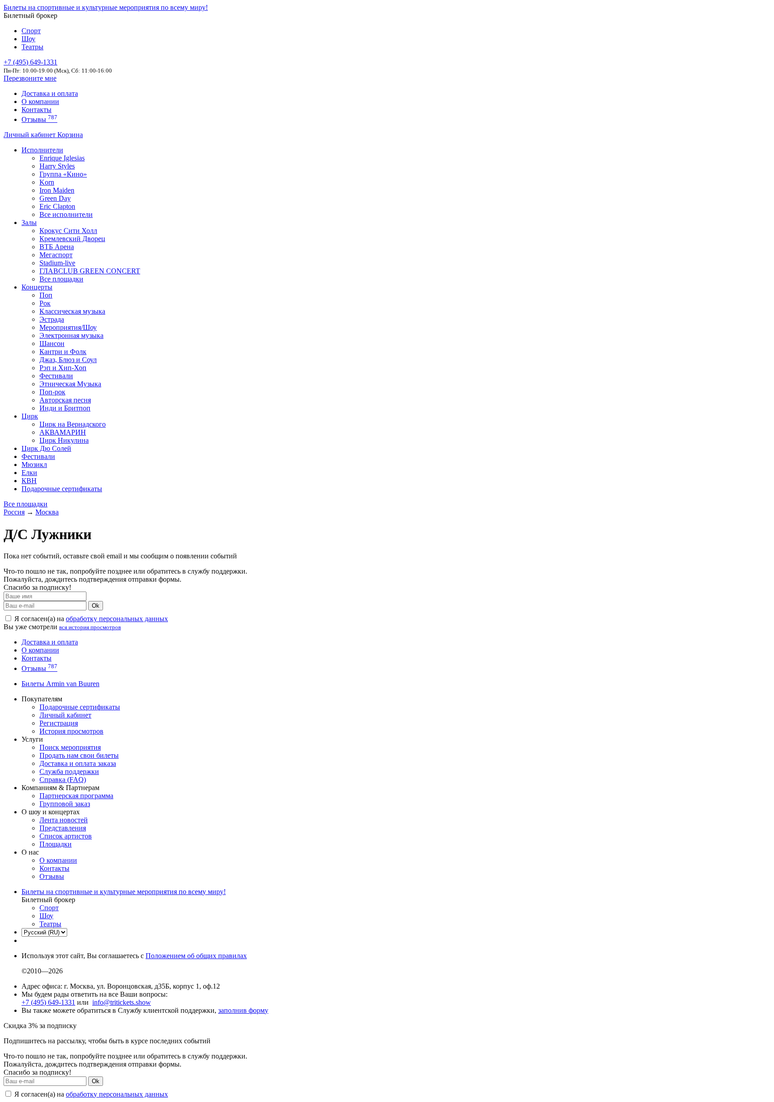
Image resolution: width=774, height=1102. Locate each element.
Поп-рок (52, 392)
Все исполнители (66, 214)
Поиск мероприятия (70, 747)
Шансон (51, 343)
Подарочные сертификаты (62, 489)
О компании (40, 101)
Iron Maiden (56, 190)
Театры (32, 47)
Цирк (30, 416)
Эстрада (51, 319)
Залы (29, 222)
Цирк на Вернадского (72, 424)
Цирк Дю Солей (46, 448)
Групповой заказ (64, 804)
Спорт (31, 31)
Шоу (28, 39)
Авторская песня (65, 400)
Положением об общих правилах (196, 955)
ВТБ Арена (56, 247)
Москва (47, 512)
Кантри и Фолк (62, 351)
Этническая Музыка (70, 384)
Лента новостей (63, 820)
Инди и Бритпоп (64, 408)
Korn (46, 182)
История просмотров (71, 731)
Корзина (70, 134)
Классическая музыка (72, 311)
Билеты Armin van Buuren (60, 683)
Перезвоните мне (30, 78)
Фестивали (56, 376)
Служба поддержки (69, 771)
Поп (45, 295)
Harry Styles (57, 166)
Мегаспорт (56, 255)
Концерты (37, 287)
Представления (62, 828)
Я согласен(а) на (90, 618)
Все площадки (61, 279)
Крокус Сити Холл (68, 230)
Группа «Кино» (63, 174)
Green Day (55, 198)
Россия (14, 512)
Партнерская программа (76, 795)
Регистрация (58, 723)
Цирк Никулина (64, 440)
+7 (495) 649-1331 (48, 1002)
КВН (29, 480)
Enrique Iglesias (62, 158)
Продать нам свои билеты (79, 755)
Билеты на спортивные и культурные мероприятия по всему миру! (106, 7)
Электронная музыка (71, 335)
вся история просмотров (90, 627)
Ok (95, 605)
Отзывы (39, 119)
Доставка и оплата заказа (77, 763)
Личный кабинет (30, 134)
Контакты (37, 109)
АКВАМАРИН (62, 432)
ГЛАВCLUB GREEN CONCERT (89, 271)
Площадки (55, 844)
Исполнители (42, 150)
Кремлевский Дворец (72, 238)
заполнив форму (243, 1010)
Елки (29, 472)
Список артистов (65, 836)
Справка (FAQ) (62, 779)
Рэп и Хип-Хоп (62, 368)
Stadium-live (57, 263)
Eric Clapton (57, 206)
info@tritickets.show (121, 1002)
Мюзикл (34, 464)
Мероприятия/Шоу (68, 327)
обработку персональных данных (117, 618)
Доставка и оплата (50, 93)
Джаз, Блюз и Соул (68, 359)
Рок (45, 303)
